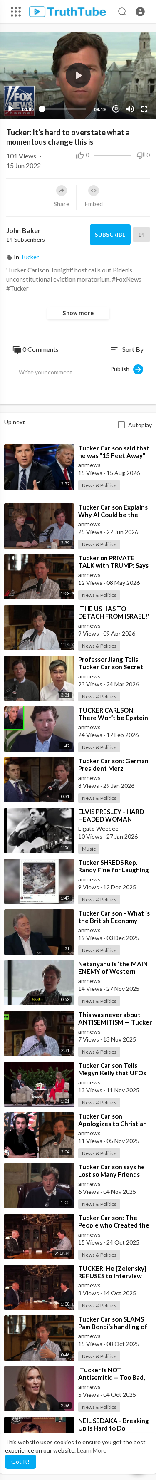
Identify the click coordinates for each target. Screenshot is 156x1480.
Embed (93, 204)
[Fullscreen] (144, 109)
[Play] (11, 109)
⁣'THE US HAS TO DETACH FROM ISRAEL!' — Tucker (113, 616)
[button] (140, 11)
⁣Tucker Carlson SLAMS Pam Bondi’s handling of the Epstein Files (112, 1326)
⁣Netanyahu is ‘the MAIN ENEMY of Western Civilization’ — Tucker (113, 971)
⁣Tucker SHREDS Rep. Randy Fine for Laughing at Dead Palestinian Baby (114, 870)
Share (61, 204)
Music (89, 849)
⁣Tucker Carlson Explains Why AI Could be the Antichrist (113, 514)
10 (116, 109)
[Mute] (130, 109)
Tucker (29, 256)
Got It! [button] (20, 1461)
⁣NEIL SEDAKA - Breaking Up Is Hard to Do (113, 1424)
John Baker (23, 230)
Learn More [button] (91, 1450)
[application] (78, 75)
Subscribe (110, 234)
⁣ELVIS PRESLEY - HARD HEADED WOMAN (111, 815)
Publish (121, 368)
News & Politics (99, 485)
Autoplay (140, 424)
